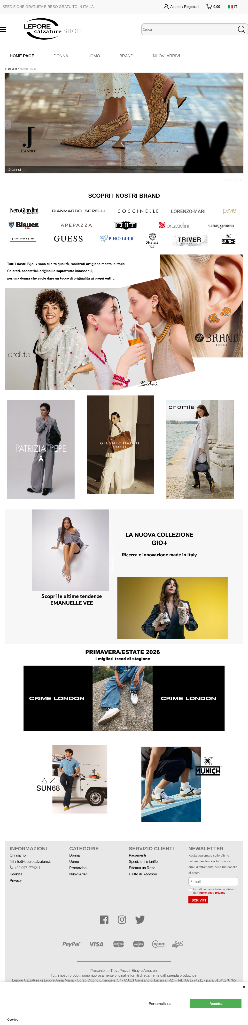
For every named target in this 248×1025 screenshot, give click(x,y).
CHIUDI (244, 987)
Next (240, 124)
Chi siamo (18, 855)
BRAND (126, 56)
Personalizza (159, 1004)
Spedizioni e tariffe (143, 861)
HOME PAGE (22, 56)
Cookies (12, 1019)
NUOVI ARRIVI (166, 56)
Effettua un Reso (142, 868)
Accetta (215, 1004)
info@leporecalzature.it (33, 861)
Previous (8, 124)
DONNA (61, 56)
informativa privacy (212, 892)
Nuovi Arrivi (78, 874)
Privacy (16, 880)
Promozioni (78, 868)
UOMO (93, 56)
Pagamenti (137, 855)
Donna (74, 855)
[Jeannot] (124, 123)
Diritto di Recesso (143, 874)
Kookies (16, 874)
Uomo (74, 861)
